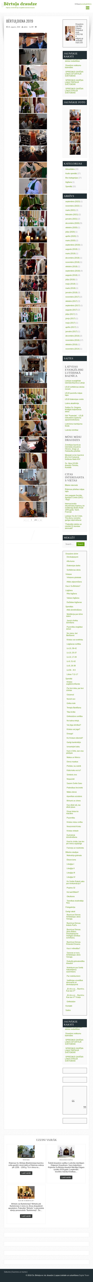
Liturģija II (71, 868)
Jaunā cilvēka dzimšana (72, 622)
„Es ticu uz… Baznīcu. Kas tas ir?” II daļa (75, 996)
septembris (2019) (72, 245)
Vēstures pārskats (74, 577)
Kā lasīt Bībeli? (73, 892)
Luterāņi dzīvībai (71, 430)
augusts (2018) (71, 275)
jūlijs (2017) (70, 314)
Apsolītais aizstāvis (74, 796)
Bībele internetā (71, 485)
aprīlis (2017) (70, 327)
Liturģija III (71, 873)
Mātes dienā (72, 792)
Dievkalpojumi (72, 557)
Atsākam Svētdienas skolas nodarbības (73, 60)
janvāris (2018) (71, 292)
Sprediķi (68, 186)
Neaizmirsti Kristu (74, 826)
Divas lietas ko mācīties (72, 812)
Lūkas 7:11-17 (72, 674)
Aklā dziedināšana (74, 610)
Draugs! (70, 734)
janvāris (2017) (71, 331)
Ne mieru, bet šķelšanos (71, 634)
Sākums (7, 1272)
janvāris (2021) (71, 219)
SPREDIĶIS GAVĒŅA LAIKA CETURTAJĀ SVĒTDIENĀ (74, 74)
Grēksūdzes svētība (75, 716)
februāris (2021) (71, 214)
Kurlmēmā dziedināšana (71, 836)
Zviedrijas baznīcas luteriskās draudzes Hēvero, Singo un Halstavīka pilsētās (73, 448)
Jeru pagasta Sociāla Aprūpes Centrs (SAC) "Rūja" (74, 497)
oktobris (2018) (71, 266)
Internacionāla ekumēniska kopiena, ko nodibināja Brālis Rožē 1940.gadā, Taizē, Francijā (74, 508)
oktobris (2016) (71, 344)
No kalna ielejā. (73, 721)
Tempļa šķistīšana (74, 708)
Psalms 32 (71, 888)
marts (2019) (70, 253)
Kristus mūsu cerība (75, 822)
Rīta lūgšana (72, 594)
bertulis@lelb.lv (86, 4)
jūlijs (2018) (70, 279)
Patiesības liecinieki (75, 788)
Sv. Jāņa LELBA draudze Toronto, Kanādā (71, 465)
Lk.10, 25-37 (72, 653)
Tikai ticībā (71, 712)
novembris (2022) (72, 206)
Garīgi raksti (70, 911)
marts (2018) (70, 288)
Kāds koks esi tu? (74, 770)
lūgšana (68, 182)
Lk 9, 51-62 (71, 661)
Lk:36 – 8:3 (71, 670)
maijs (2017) (70, 323)
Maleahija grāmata (74, 855)
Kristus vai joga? (73, 729)
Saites (68, 1010)
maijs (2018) (70, 284)
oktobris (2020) (71, 227)
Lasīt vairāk (26, 1173)
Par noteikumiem (73, 976)
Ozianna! (70, 695)
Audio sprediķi (71, 173)
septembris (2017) (72, 305)
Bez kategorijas (71, 178)
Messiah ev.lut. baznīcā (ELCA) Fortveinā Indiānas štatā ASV (74, 457)
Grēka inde (71, 703)
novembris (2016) (72, 340)
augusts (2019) (71, 249)
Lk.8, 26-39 (71, 666)
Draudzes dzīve (72, 554)
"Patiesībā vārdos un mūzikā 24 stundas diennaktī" (73, 526)
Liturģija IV (71, 877)
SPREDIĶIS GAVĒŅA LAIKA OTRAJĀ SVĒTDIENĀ (74, 91)
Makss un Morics (73, 757)
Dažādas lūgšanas (74, 602)
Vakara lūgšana (73, 598)
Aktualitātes (70, 169)
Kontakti (69, 1006)
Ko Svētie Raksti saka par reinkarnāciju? (75, 882)
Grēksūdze (71, 1002)
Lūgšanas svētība (74, 644)
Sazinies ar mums (19, 1272)
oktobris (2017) (71, 301)
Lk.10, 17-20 (72, 657)
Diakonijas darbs (73, 566)
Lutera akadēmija (72, 403)
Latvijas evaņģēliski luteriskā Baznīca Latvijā (75, 382)
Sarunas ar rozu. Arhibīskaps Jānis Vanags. (73, 955)
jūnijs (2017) (70, 318)
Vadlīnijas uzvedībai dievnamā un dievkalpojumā (74, 982)
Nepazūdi (71, 779)
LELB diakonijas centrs (74, 399)
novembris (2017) (72, 297)
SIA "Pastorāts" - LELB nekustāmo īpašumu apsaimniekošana (74, 418)
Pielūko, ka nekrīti (74, 766)
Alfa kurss (71, 561)
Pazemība (71, 818)
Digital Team (84, 1275)
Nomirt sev (71, 699)
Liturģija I (70, 864)
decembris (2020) (72, 223)
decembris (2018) (72, 258)
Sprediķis (69, 607)
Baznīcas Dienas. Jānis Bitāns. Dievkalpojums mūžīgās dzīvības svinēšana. (73, 934)
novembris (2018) (72, 262)
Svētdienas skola (74, 570)
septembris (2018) (72, 271)
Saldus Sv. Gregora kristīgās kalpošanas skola (73, 409)
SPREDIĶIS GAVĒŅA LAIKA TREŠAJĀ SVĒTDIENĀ (74, 82)
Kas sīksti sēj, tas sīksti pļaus (73, 806)
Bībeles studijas (72, 852)
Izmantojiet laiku (73, 747)
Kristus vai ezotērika (75, 640)
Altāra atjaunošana (74, 582)
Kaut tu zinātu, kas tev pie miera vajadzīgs (75, 843)
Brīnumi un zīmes (74, 801)
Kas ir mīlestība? (73, 948)
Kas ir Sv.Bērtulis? (73, 586)
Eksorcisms (71, 860)
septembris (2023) (72, 201)
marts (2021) (70, 210)
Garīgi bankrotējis (74, 742)
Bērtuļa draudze (20, 4)
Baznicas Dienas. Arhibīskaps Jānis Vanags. (73, 917)
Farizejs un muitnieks (75, 848)
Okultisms (71, 896)
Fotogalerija (70, 907)
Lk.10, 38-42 (72, 648)
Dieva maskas (72, 762)
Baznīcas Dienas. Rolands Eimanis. (73, 943)
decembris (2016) (72, 336)
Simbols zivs (72, 775)
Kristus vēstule (72, 831)
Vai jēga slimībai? (74, 725)
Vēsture (69, 574)
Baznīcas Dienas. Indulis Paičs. (73, 924)
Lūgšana (69, 590)
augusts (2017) (71, 310)
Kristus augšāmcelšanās (73, 683)
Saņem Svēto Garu (74, 783)
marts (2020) (70, 240)
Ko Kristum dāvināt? (75, 738)
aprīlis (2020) (70, 236)
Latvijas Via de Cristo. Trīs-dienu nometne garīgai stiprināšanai (74, 518)
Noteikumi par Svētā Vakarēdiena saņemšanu (74, 970)
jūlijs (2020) (70, 232)
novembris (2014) (72, 349)
